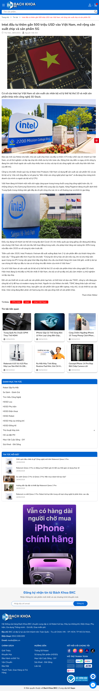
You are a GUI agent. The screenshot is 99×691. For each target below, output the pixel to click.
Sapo (73, 688)
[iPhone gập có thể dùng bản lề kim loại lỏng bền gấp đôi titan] (49, 321)
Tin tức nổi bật (11, 454)
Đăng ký (80, 603)
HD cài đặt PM (9, 435)
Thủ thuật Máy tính (11, 430)
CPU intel (16, 302)
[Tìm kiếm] (95, 12)
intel (27, 302)
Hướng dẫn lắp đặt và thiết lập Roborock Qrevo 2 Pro (36, 485)
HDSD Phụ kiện (9, 406)
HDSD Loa (7, 402)
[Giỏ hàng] (95, 5)
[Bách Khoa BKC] (21, 5)
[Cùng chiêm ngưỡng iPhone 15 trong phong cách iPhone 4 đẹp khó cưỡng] (82, 321)
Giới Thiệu (6, 650)
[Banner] (49, 544)
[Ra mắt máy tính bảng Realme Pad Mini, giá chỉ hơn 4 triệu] (49, 352)
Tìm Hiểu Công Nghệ (12, 397)
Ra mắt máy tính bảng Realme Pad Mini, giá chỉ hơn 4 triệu (49, 365)
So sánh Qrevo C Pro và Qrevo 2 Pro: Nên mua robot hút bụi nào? (41, 477)
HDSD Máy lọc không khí (13, 421)
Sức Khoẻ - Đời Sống (12, 444)
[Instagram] (75, 651)
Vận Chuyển (7, 662)
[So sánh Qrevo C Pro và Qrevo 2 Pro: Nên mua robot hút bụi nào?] (9, 479)
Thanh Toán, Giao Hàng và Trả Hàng (15, 671)
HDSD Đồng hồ (9, 425)
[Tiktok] (93, 651)
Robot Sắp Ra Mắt (11, 387)
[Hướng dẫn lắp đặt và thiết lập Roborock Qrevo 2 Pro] (9, 487)
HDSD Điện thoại (10, 411)
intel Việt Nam (40, 302)
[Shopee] (81, 651)
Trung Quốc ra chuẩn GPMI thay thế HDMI (16, 334)
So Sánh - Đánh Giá (11, 392)
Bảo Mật (5, 666)
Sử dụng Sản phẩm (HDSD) (46, 654)
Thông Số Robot (41, 650)
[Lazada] (87, 651)
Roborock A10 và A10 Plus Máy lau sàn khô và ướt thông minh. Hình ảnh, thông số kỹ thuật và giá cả (17, 365)
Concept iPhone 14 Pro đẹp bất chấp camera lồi (81, 365)
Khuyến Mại (7, 654)
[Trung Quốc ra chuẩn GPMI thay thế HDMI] (17, 321)
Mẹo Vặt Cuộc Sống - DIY (14, 439)
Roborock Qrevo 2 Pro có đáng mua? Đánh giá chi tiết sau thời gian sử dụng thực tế (47, 468)
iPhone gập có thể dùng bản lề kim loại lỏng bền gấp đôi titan (49, 334)
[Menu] (3, 5)
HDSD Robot (8, 416)
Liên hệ (37, 666)
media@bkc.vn (14, 640)
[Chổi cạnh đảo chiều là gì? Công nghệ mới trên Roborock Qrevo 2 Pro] (9, 461)
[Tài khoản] (90, 5)
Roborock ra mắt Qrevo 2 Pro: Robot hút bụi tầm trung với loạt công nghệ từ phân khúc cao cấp (52, 494)
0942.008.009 (18, 636)
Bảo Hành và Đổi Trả (10, 658)
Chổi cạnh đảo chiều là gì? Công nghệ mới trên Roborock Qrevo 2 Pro (42, 459)
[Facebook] (69, 651)
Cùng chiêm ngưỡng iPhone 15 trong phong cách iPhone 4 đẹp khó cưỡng (81, 334)
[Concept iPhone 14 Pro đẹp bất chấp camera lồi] (82, 352)
